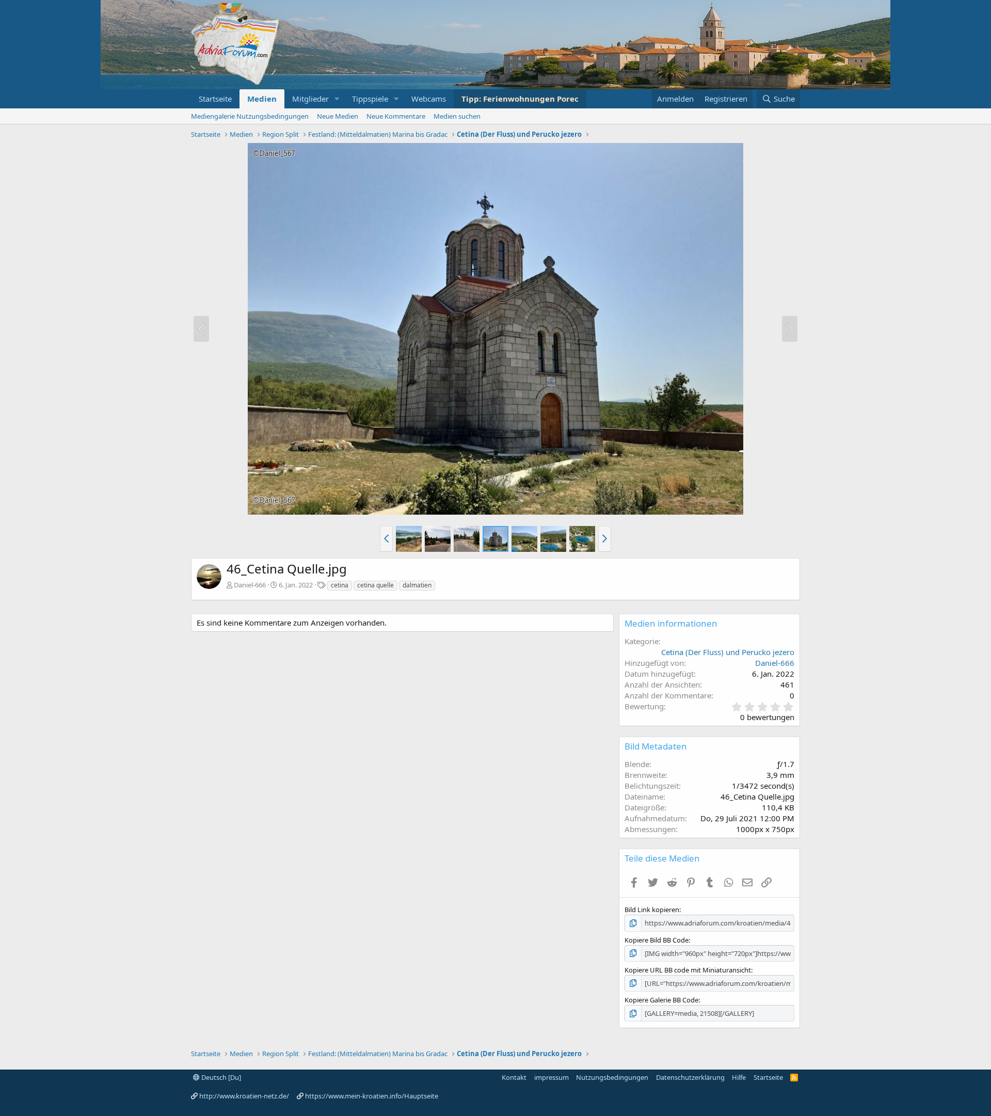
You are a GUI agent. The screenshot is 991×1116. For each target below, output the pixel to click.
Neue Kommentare (395, 116)
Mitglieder (310, 98)
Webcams (428, 98)
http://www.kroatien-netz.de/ (244, 1096)
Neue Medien (337, 116)
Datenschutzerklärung (690, 1077)
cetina (339, 585)
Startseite (215, 98)
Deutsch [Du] (220, 1077)
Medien (262, 98)
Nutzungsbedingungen (612, 1077)
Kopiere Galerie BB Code (661, 1000)
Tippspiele (370, 98)
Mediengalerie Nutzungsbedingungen (250, 116)
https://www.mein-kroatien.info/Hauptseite (371, 1096)
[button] (337, 98)
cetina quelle (375, 585)
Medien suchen (457, 116)
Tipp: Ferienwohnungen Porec (520, 98)
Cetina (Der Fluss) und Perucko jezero (727, 652)
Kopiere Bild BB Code (657, 940)
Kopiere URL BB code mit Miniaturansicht (688, 970)
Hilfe (739, 1077)
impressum (551, 1077)
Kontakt (514, 1077)
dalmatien (417, 585)
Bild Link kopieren (652, 909)
